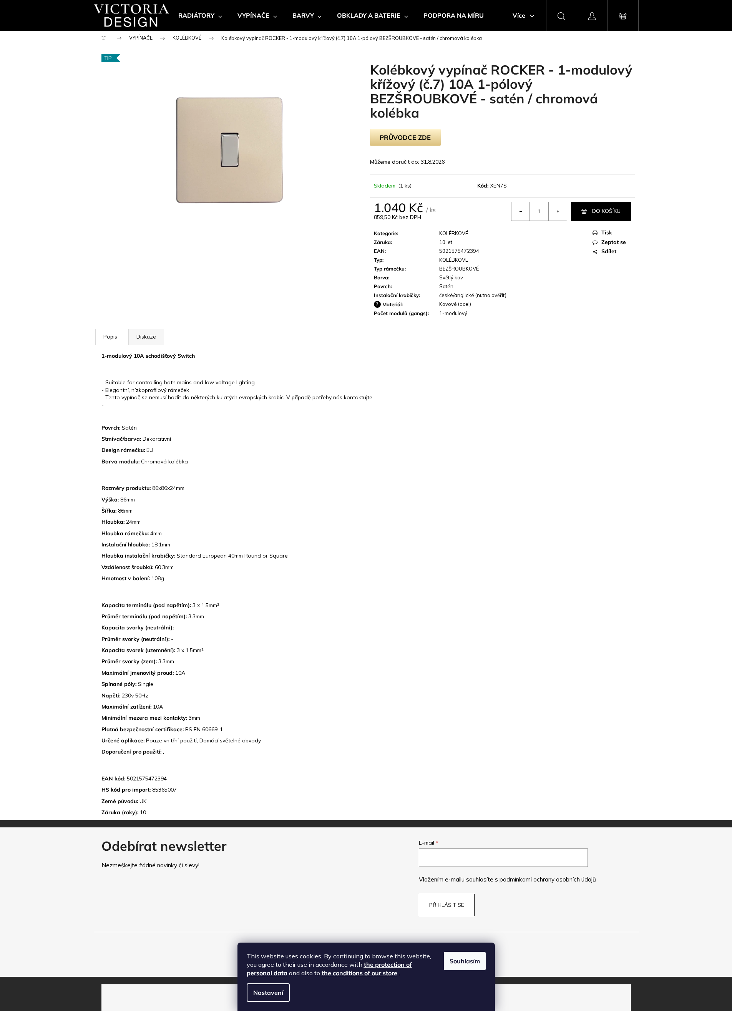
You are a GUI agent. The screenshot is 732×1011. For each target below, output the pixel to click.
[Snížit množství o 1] (520, 211)
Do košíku (606, 211)
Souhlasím (465, 961)
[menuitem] (200, 15)
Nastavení (268, 992)
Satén (446, 286)
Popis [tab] (110, 336)
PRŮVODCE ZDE (405, 137)
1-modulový (453, 313)
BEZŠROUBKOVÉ (459, 269)
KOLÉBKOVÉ (453, 233)
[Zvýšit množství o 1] (557, 211)
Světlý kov (451, 277)
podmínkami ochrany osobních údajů (548, 879)
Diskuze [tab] (146, 336)
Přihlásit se (446, 904)
